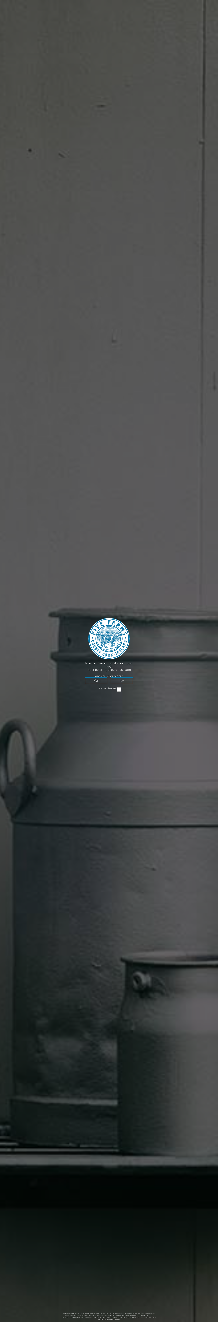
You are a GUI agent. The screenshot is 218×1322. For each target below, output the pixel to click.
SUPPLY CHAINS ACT (78, 1317)
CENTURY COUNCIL (133, 1315)
